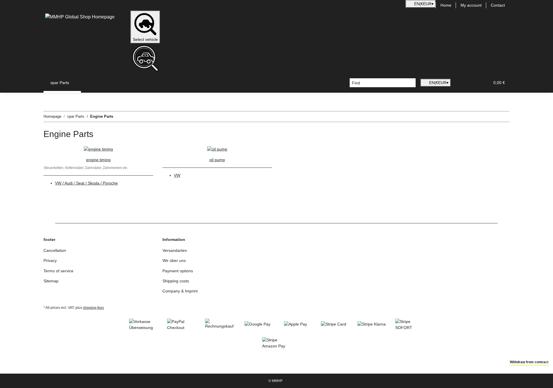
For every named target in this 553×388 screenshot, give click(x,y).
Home (445, 5)
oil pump (217, 159)
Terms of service (58, 271)
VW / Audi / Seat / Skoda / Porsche (86, 183)
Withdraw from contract (529, 362)
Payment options (177, 271)
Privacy (50, 260)
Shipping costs (175, 281)
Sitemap (50, 281)
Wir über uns (174, 260)
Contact (498, 5)
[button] (458, 83)
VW (177, 175)
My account (471, 5)
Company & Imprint (180, 291)
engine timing (98, 159)
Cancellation (54, 250)
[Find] (411, 83)
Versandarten (174, 250)
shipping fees (93, 308)
